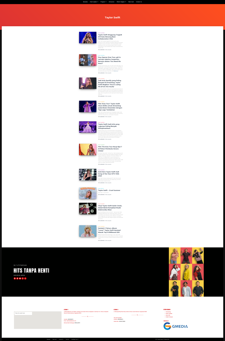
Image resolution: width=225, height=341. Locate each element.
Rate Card (54, 339)
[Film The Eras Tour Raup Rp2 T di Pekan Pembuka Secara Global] (87, 149)
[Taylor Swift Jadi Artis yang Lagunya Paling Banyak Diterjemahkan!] (87, 127)
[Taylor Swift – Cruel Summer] (87, 193)
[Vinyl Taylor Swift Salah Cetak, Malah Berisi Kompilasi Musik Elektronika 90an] (87, 208)
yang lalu (108, 49)
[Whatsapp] (25, 278)
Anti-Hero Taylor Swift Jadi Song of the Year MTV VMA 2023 (108, 174)
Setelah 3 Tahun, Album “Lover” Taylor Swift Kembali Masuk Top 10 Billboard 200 (109, 230)
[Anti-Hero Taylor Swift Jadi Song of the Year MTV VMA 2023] (87, 174)
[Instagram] (23, 278)
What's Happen (101, 55)
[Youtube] (20, 278)
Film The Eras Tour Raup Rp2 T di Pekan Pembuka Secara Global (110, 149)
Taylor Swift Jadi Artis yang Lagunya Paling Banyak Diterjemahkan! (108, 126)
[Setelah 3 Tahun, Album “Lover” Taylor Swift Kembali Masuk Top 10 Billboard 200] (87, 231)
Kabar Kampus (169, 316)
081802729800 (122, 321)
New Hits (168, 315)
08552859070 (70, 319)
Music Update (101, 188)
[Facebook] (15, 278)
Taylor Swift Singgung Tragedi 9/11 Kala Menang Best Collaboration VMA (110, 37)
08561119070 (77, 322)
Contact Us (61, 339)
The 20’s (67, 339)
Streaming (168, 311)
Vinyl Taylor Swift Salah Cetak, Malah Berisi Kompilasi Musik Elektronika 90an (110, 208)
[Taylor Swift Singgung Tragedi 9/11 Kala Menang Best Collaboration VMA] (87, 37)
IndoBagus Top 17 (74, 339)
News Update (169, 313)
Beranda (48, 339)
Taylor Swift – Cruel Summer (109, 190)
